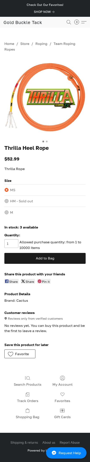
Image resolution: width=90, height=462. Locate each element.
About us (48, 443)
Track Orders (27, 401)
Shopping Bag (27, 417)
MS (12, 190)
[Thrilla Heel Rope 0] (45, 97)
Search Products (27, 384)
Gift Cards (62, 417)
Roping (41, 43)
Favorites (62, 401)
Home (9, 43)
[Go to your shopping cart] (78, 22)
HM (21, 201)
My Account (62, 384)
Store (24, 43)
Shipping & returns (24, 443)
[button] (45, 453)
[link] (45, 11)
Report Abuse (70, 443)
